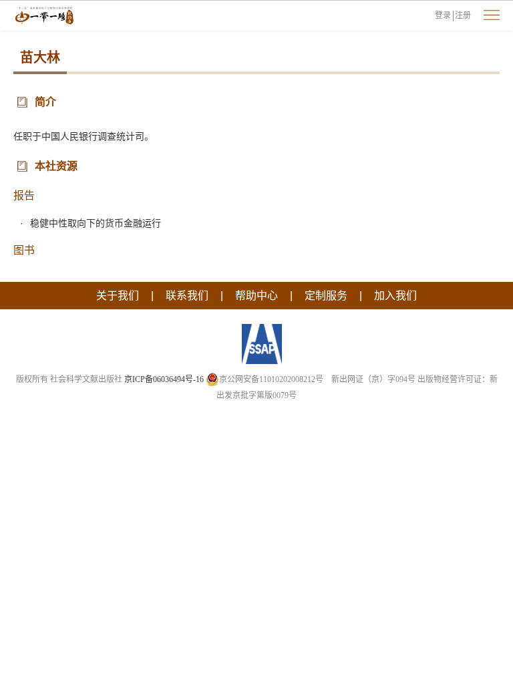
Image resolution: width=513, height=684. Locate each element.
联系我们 (187, 295)
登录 (443, 15)
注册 (463, 15)
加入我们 (395, 295)
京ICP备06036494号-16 (164, 379)
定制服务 (326, 295)
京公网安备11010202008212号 (271, 379)
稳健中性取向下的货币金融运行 (95, 223)
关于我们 (117, 295)
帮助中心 (256, 295)
